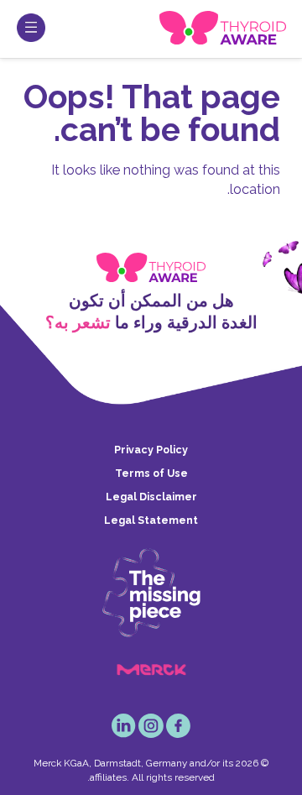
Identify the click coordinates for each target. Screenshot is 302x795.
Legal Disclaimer (151, 496)
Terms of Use (151, 473)
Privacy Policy (151, 449)
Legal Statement (151, 520)
